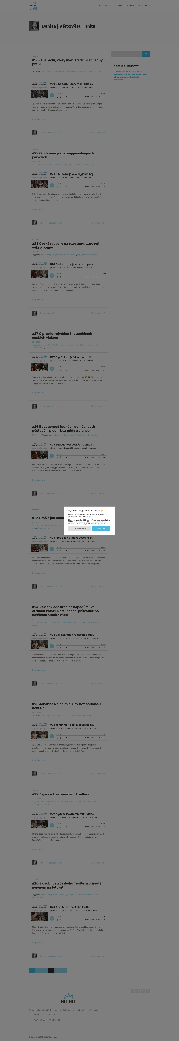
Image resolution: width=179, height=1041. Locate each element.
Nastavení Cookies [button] (80, 528)
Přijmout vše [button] (101, 528)
